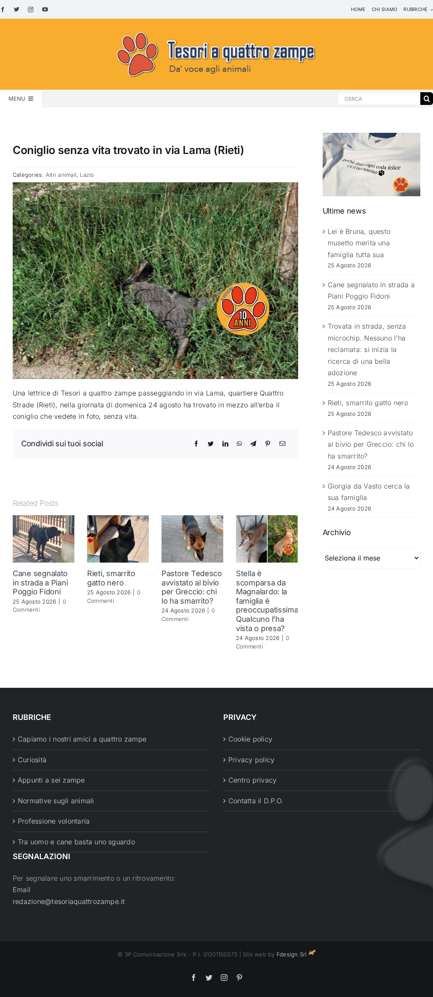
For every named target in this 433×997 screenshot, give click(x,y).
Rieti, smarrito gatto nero (111, 578)
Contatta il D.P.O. (255, 801)
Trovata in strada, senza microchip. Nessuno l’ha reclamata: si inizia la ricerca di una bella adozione (367, 349)
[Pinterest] (267, 444)
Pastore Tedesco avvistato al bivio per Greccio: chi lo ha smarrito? (192, 587)
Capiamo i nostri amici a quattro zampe (82, 739)
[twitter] (16, 9)
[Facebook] (196, 444)
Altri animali (61, 174)
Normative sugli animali (56, 801)
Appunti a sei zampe (51, 780)
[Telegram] (253, 444)
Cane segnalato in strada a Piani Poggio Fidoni (40, 582)
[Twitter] (210, 444)
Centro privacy (252, 780)
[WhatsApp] (239, 444)
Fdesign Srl (292, 954)
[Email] (282, 444)
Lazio (87, 174)
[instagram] (30, 9)
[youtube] (45, 9)
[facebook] (2, 9)
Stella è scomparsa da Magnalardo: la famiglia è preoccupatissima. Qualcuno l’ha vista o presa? (268, 601)
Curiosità (32, 759)
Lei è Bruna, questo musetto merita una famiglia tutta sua (359, 243)
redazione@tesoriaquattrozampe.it (69, 901)
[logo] (216, 30)
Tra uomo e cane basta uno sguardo (76, 842)
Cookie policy (250, 739)
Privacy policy (251, 759)
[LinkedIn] (225, 444)
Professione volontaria (54, 821)
